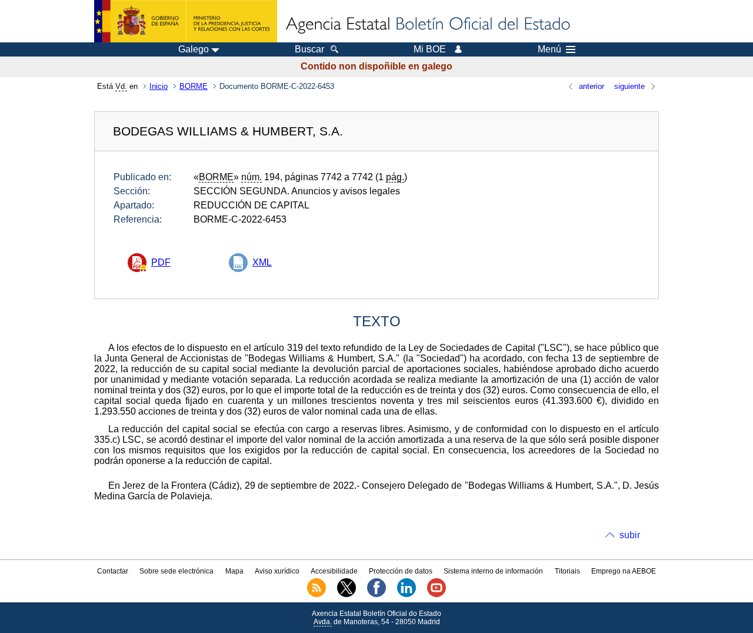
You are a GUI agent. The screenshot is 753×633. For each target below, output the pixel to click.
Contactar (112, 571)
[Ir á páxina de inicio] (427, 24)
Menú (549, 49)
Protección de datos (400, 571)
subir (629, 535)
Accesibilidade (334, 571)
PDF (161, 262)
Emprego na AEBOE (623, 571)
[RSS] (316, 595)
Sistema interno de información (493, 571)
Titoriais (567, 571)
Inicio (158, 86)
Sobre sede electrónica (176, 571)
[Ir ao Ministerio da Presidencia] (185, 21)
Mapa (234, 571)
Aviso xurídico (277, 571)
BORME (193, 86)
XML (262, 262)
